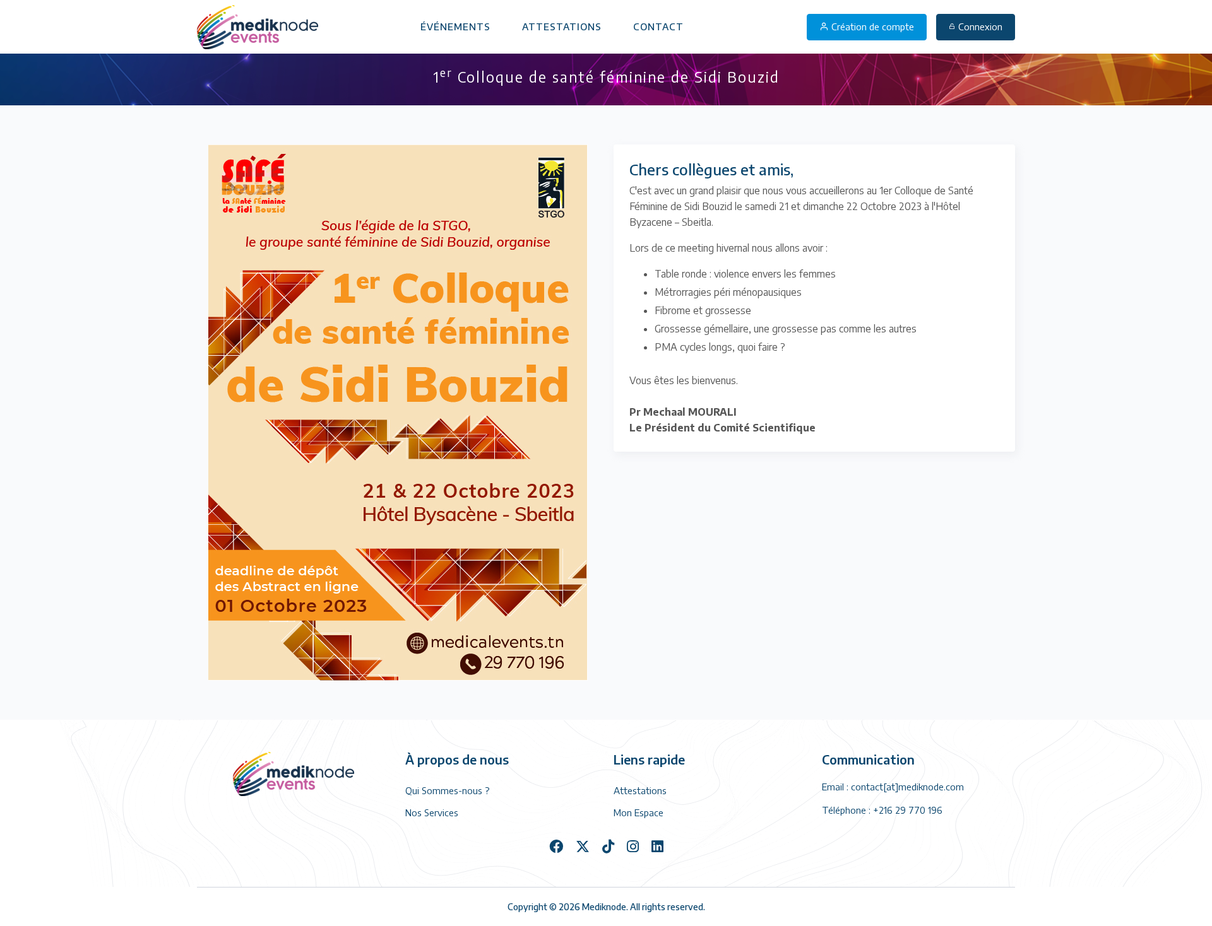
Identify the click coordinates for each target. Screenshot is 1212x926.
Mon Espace (638, 812)
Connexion (980, 26)
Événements (455, 26)
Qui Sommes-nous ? (447, 790)
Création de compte (871, 26)
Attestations (562, 26)
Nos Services (431, 812)
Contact (658, 26)
